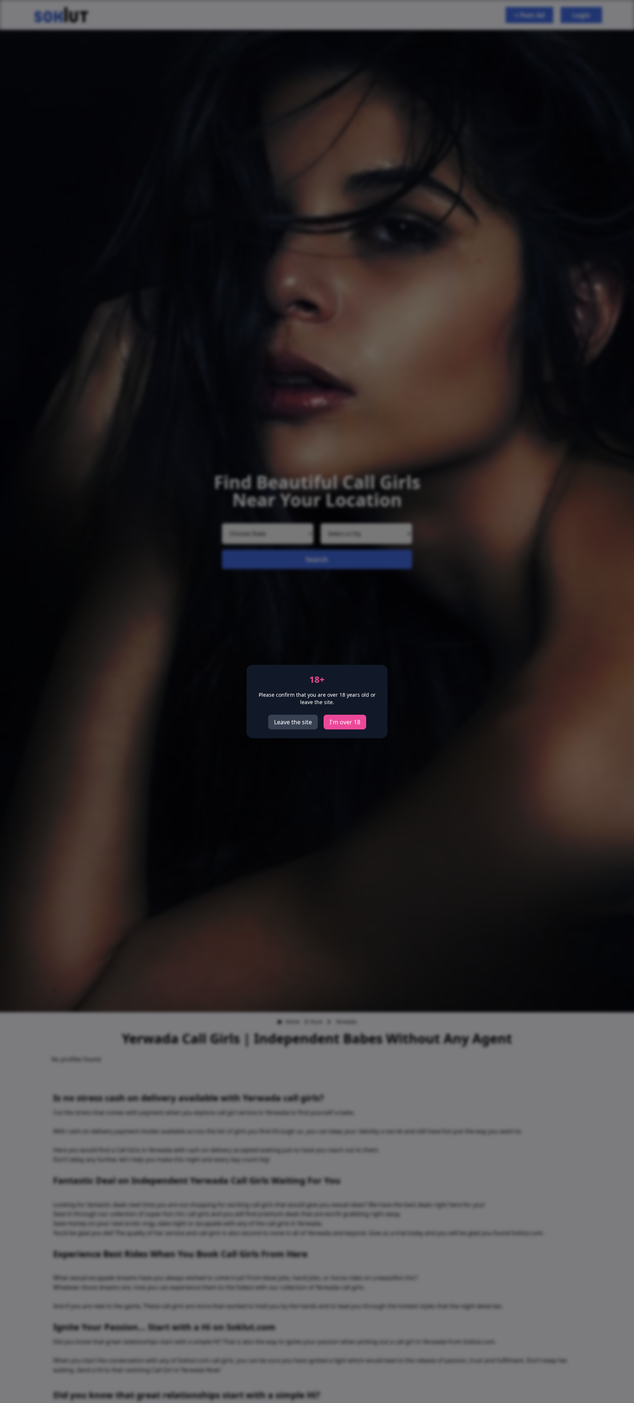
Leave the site (293, 722)
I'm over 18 (344, 722)
